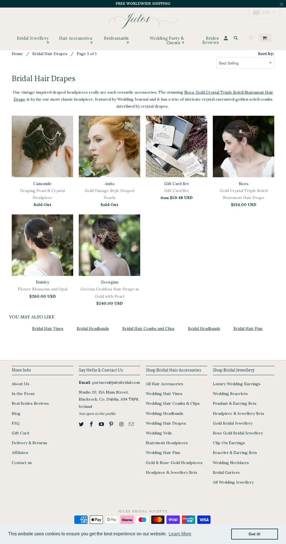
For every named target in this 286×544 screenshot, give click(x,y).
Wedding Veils (159, 433)
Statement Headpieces (167, 442)
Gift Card (20, 433)
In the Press (23, 393)
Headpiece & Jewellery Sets (171, 472)
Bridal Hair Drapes (49, 53)
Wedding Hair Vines (164, 393)
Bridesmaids (116, 41)
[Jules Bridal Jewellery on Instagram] (122, 424)
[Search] (236, 39)
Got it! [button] (255, 534)
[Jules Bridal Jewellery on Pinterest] (112, 424)
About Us (20, 383)
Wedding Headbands (164, 413)
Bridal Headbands (93, 328)
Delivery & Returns (29, 442)
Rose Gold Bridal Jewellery (238, 433)
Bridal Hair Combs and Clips (148, 328)
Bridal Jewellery (33, 41)
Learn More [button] (180, 533)
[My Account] (226, 39)
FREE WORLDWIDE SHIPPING (143, 4)
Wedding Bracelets (230, 393)
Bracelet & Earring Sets (235, 452)
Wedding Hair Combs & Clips (173, 403)
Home (17, 53)
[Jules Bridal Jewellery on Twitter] (82, 424)
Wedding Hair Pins (163, 452)
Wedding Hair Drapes (166, 423)
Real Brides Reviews (30, 403)
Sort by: (266, 53)
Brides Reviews (210, 40)
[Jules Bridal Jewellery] (143, 19)
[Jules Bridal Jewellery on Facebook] (92, 424)
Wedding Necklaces (231, 462)
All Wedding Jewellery (233, 482)
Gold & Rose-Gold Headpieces (174, 462)
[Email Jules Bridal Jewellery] (132, 424)
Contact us (22, 462)
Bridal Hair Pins (248, 328)
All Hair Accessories (164, 383)
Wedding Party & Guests (167, 41)
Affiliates (20, 452)
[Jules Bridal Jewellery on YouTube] (102, 424)
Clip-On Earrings (229, 442)
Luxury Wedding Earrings (236, 383)
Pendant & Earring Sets (234, 403)
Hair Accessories (76, 41)
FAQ (16, 423)
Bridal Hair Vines (47, 328)
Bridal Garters (226, 472)
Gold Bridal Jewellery (232, 423)
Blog (16, 413)
